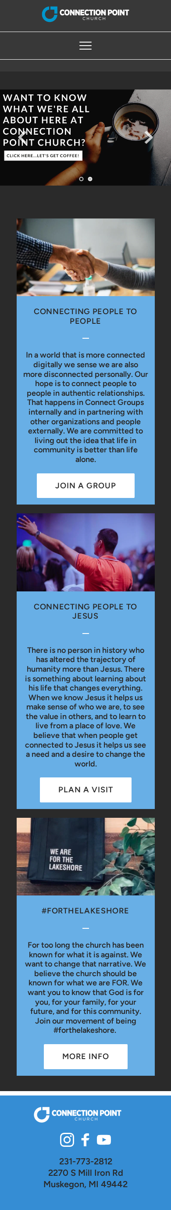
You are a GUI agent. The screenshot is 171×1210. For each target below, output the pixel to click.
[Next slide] (148, 137)
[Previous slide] (22, 137)
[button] (85, 45)
